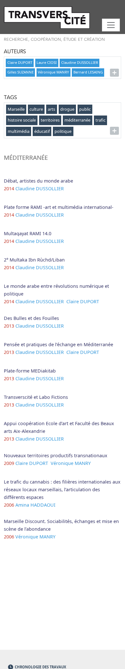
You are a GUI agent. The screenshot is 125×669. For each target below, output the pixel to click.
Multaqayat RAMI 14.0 (27, 233)
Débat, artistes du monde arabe (38, 181)
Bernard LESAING (88, 72)
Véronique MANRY (53, 72)
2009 (9, 463)
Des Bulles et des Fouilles (31, 318)
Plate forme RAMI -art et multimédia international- (58, 207)
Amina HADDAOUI (36, 505)
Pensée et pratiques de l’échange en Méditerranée (58, 344)
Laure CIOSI (47, 62)
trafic (100, 120)
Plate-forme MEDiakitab (30, 371)
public (85, 109)
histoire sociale (22, 120)
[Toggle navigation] (111, 25)
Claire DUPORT (19, 62)
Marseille (16, 109)
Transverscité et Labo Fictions (36, 397)
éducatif (42, 131)
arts (51, 109)
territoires (50, 120)
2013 (9, 326)
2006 (9, 505)
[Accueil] (62, 17)
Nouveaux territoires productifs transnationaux (55, 455)
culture (36, 109)
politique (62, 131)
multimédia (18, 131)
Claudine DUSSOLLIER (79, 62)
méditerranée (77, 120)
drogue (67, 109)
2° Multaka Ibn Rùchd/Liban (34, 260)
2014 (9, 188)
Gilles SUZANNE (20, 72)
